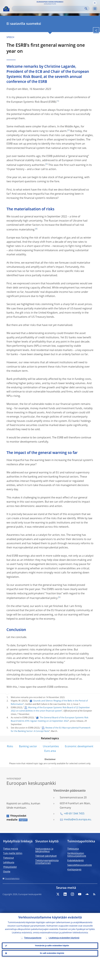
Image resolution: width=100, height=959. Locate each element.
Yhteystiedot (10, 867)
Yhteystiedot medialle (16, 818)
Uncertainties (51, 746)
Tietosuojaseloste (32, 938)
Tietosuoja (73, 849)
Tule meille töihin (12, 853)
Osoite (6, 872)
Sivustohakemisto (12, 879)
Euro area (50, 751)
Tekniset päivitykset (46, 856)
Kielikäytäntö (74, 870)
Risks (10, 746)
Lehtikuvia (8, 862)
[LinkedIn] (65, 894)
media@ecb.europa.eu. (78, 819)
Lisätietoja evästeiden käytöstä (64, 938)
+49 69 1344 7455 (74, 813)
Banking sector (28, 746)
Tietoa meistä (10, 849)
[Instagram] (72, 894)
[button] (95, 3)
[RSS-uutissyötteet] (94, 894)
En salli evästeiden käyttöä (52, 953)
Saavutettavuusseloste (79, 865)
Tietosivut (8, 858)
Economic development (79, 746)
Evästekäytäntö (75, 860)
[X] (58, 894)
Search (86, 8)
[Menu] (95, 8)
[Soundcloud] (87, 894)
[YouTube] (80, 894)
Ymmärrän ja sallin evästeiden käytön (52, 946)
